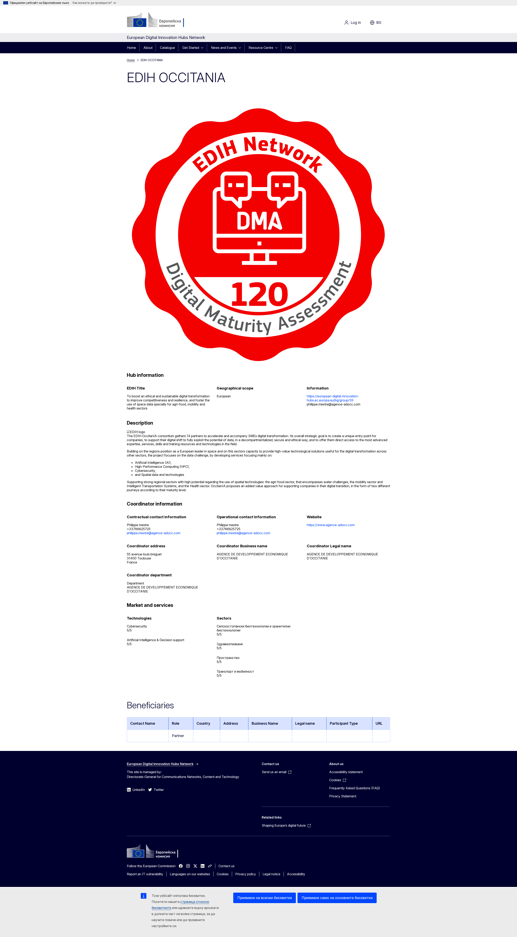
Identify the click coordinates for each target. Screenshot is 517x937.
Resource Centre (261, 48)
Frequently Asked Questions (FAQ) (354, 788)
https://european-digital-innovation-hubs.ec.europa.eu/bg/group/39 (333, 398)
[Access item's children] (203, 47)
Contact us (226, 866)
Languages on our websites (190, 874)
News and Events (224, 48)
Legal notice (271, 874)
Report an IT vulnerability (145, 874)
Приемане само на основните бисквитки (337, 898)
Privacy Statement (342, 796)
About (147, 48)
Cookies (223, 874)
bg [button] (378, 22)
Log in (356, 22)
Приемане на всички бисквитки (264, 898)
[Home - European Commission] (159, 20)
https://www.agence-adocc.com (331, 525)
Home (131, 48)
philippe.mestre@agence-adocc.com (153, 533)
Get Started (190, 48)
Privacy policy (245, 874)
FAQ (288, 48)
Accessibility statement (346, 772)
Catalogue (167, 48)
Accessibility (296, 874)
